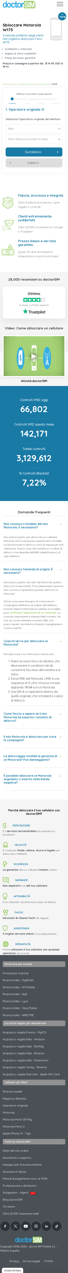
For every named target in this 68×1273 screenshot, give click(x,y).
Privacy (14, 1261)
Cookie (48, 1261)
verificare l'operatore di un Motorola (33, 612)
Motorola (45, 84)
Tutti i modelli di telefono (24, 84)
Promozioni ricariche (16, 973)
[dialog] (12, 1270)
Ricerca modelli (12, 1091)
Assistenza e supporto (17, 1157)
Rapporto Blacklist (14, 1098)
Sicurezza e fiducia (14, 1171)
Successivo (33, 152)
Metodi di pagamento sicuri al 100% (25, 1178)
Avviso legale (31, 1261)
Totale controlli (34, 449)
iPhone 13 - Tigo (17, 1133)
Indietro (33, 163)
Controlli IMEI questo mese (34, 424)
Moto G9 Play (17, 1119)
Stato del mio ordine (15, 1150)
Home (6, 84)
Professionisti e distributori (20, 1185)
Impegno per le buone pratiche (22, 1164)
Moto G (14, 1126)
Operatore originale (15, 1105)
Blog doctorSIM (12, 1199)
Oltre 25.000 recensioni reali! (21, 1213)
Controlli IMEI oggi (34, 400)
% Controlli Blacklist (34, 473)
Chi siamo (9, 1206)
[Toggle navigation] (59, 4)
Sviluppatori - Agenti (19, 1192)
